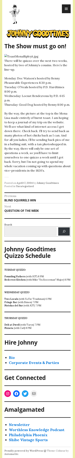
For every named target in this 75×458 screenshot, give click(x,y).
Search (8, 224)
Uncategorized (25, 186)
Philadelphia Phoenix (28, 435)
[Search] (64, 231)
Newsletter (19, 424)
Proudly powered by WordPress (23, 450)
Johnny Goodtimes (48, 183)
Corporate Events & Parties (34, 362)
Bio (12, 357)
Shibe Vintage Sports (28, 440)
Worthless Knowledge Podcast (36, 429)
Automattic (11, 454)
